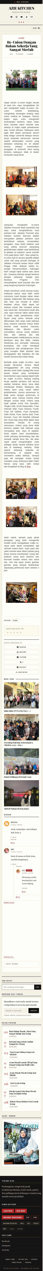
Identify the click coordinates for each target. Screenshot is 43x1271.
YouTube (5, 1250)
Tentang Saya (23, 1259)
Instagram (6, 1245)
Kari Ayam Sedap (17, 1083)
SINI (29, 467)
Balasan (13, 839)
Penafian (28, 1262)
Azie (23, 870)
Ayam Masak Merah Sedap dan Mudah (23, 1074)
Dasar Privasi (17, 1262)
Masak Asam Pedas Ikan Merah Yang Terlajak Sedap (22, 1092)
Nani (12, 849)
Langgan (34, 1010)
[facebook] (11, 17)
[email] (32, 17)
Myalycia (14, 822)
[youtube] (21, 17)
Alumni (21, 38)
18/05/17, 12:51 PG (27, 873)
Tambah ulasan (9, 902)
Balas (14, 837)
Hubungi (34, 1259)
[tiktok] (27, 17)
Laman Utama (10, 1259)
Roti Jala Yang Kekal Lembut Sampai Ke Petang (21, 1043)
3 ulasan (30, 54)
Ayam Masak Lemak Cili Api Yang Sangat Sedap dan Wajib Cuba (23, 1063)
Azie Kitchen (21, 8)
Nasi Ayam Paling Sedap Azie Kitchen (22, 1053)
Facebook (6, 1241)
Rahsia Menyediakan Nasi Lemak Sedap (24, 1102)
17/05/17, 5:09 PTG (16, 852)
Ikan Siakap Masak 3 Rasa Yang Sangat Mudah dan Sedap (22, 1032)
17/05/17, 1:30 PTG (16, 825)
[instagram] (16, 17)
